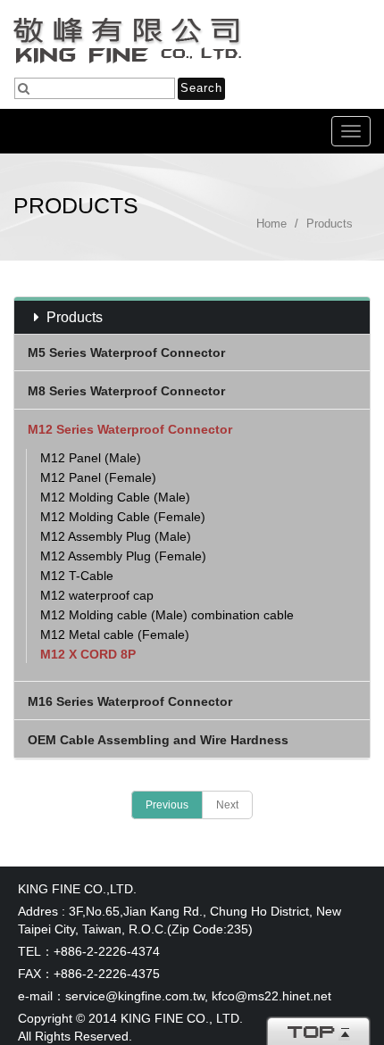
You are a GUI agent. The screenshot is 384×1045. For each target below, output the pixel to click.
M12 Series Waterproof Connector (130, 429)
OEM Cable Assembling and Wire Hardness (158, 740)
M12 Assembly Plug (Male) (115, 536)
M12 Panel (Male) (90, 458)
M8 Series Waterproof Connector (126, 391)
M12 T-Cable (76, 575)
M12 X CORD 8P (88, 654)
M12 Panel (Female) (98, 477)
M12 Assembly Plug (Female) (123, 556)
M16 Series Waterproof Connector (130, 701)
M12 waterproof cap (97, 595)
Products (329, 223)
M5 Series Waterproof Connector (126, 352)
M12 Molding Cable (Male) (115, 497)
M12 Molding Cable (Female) (122, 517)
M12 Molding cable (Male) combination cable (167, 615)
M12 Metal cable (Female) (114, 634)
